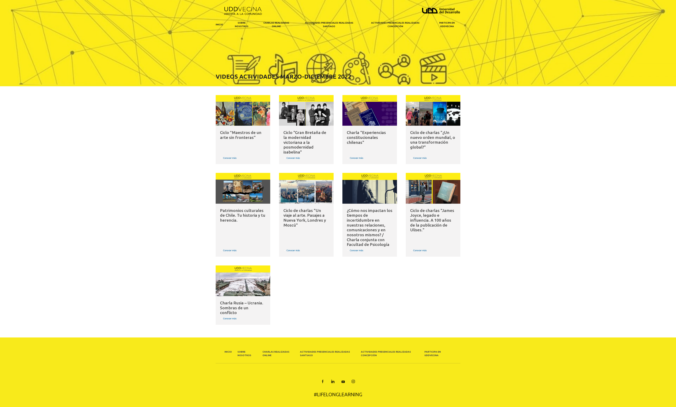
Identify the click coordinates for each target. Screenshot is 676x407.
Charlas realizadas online (276, 24)
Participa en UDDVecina (447, 24)
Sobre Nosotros (241, 24)
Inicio (219, 24)
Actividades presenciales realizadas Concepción (395, 24)
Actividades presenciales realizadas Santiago (329, 24)
